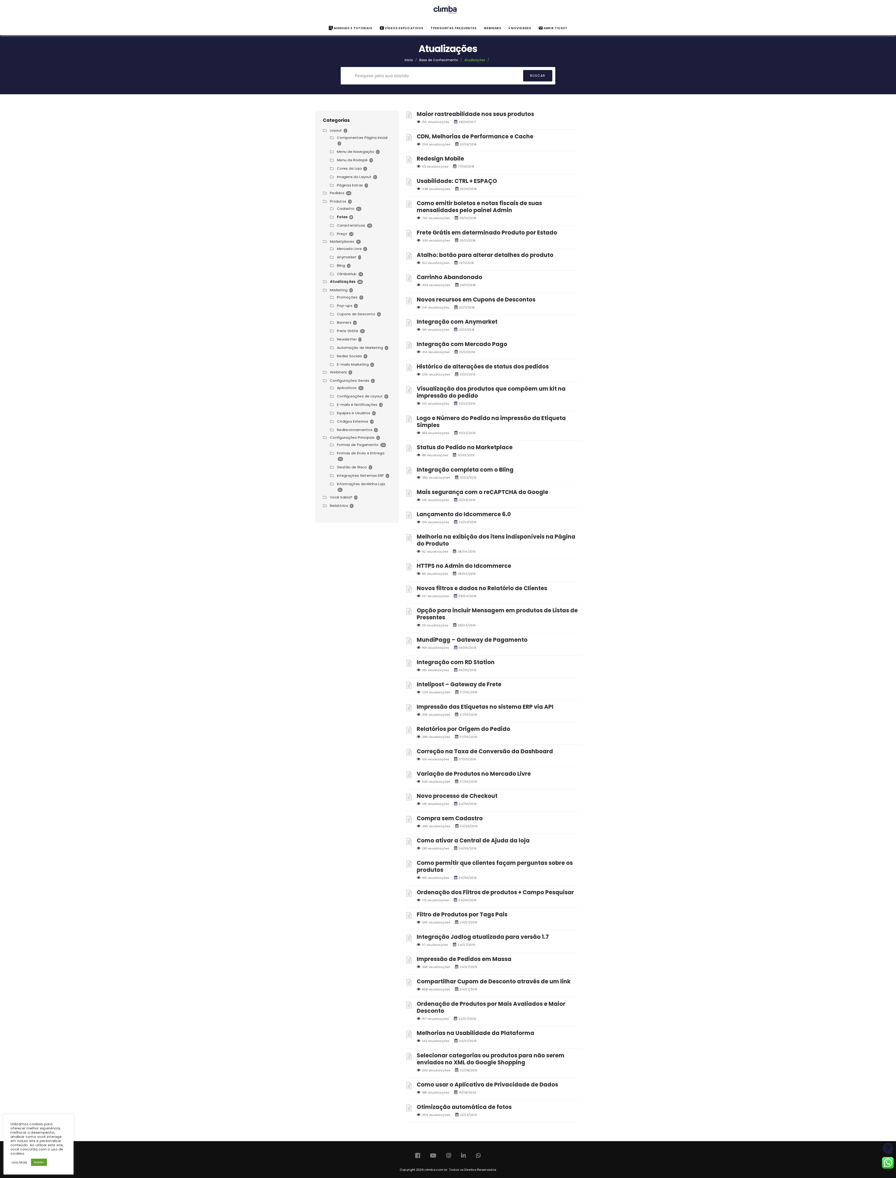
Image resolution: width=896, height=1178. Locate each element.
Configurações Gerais (349, 380)
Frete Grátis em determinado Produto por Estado (487, 232)
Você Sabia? (341, 497)
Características (351, 225)
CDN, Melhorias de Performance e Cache (475, 136)
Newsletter (347, 339)
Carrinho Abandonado (449, 277)
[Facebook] (418, 1156)
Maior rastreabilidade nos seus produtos (475, 114)
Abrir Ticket (555, 28)
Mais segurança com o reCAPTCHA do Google (482, 492)
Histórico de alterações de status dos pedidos (483, 366)
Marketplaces (342, 241)
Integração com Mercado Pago (462, 344)
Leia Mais (20, 1162)
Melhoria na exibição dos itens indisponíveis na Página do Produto (496, 540)
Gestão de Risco (352, 467)
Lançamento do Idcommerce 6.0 (464, 514)
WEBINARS (492, 28)
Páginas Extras (350, 185)
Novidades (521, 28)
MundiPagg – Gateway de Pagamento (472, 640)
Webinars (338, 372)
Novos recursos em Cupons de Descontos (476, 299)
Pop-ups (344, 305)
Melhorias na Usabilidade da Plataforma (475, 1033)
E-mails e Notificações (357, 404)
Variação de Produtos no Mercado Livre (474, 774)
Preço (342, 233)
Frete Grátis (347, 330)
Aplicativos (347, 387)
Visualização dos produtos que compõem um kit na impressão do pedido (491, 392)
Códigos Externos (352, 421)
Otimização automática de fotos (464, 1107)
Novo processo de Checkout (457, 796)
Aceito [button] (39, 1162)
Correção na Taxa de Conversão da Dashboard (485, 751)
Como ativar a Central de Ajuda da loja (473, 840)
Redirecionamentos (354, 429)
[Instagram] (449, 1156)
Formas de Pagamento (358, 444)
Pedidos (337, 192)
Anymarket (347, 257)
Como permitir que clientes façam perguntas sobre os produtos (495, 866)
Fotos (342, 216)
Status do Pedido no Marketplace (465, 447)
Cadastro (345, 208)
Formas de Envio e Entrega (361, 453)
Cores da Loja (349, 168)
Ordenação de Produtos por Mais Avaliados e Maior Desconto (491, 1007)
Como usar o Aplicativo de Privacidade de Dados (487, 1084)
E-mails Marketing (353, 364)
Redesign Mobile (440, 158)
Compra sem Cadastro (450, 818)
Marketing (339, 289)
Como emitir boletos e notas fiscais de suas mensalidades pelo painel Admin (479, 206)
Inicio (409, 60)
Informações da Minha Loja (361, 483)
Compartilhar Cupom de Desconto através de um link (493, 981)
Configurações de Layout (360, 396)
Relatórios (339, 505)
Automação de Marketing (360, 347)
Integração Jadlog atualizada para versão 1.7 (483, 937)
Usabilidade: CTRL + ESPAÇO (457, 181)
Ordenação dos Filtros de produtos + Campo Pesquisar (495, 892)
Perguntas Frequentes (455, 28)
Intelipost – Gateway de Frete (459, 684)
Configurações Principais (352, 437)
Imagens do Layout (354, 176)
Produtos (338, 201)
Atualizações (343, 281)
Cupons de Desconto (356, 314)
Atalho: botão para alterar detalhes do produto (485, 255)
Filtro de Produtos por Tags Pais (462, 914)
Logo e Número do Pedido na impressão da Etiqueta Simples (491, 421)
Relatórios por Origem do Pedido (463, 729)
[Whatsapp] (478, 1156)
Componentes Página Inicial (362, 137)
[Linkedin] (463, 1156)
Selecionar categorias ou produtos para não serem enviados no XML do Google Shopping (490, 1059)
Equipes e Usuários (353, 412)
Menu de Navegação (355, 151)
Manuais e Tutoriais (353, 28)
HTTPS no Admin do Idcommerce (464, 566)
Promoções (347, 297)
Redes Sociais (349, 356)
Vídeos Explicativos (404, 28)
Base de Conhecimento (438, 60)
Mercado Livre (349, 248)
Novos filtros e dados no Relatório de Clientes (482, 588)
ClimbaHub (347, 273)
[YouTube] (433, 1156)
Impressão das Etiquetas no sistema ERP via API (485, 707)
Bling (341, 265)
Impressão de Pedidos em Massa (464, 959)
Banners (344, 322)
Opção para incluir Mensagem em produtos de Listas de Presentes (497, 614)
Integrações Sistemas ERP (360, 475)
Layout (336, 130)
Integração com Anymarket (457, 322)
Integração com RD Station (456, 662)
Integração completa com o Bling (465, 469)
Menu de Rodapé (352, 160)
